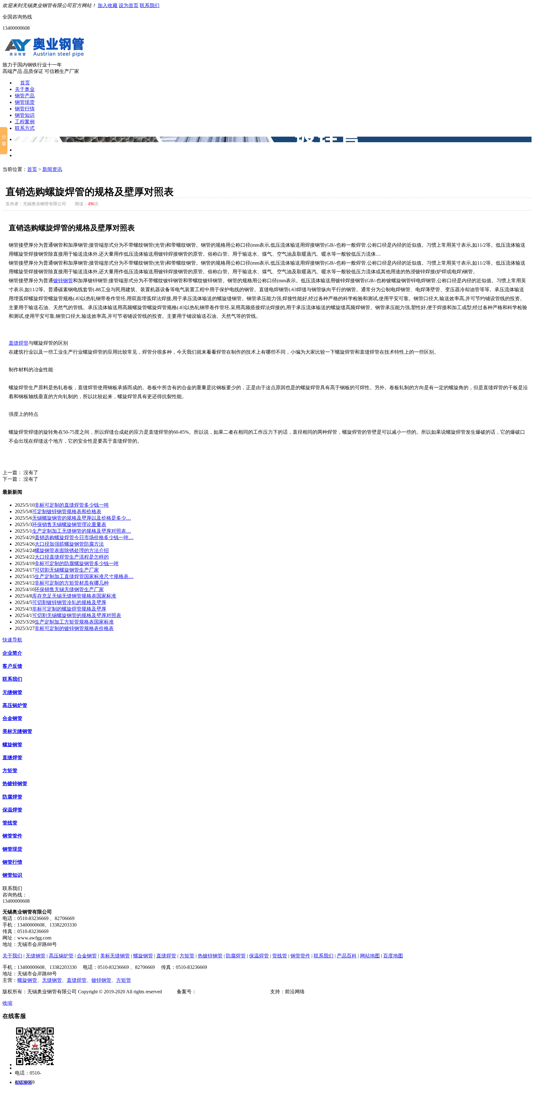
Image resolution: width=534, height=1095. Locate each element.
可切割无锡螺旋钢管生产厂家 (67, 570)
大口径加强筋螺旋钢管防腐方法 (69, 544)
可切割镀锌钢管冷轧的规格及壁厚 (69, 602)
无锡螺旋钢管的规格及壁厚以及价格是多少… (81, 518)
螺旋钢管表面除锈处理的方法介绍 (72, 550)
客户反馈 (12, 666)
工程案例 (25, 121)
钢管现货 (25, 102)
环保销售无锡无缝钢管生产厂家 (69, 589)
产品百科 (347, 955)
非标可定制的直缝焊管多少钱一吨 (72, 505)
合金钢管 (12, 718)
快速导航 (12, 639)
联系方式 (25, 128)
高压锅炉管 (14, 705)
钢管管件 (12, 835)
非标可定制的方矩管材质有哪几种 (72, 583)
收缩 (7, 1003)
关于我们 (12, 955)
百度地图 (393, 955)
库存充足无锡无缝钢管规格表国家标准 (74, 596)
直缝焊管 (18, 343)
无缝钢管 (12, 692)
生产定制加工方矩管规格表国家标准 (74, 621)
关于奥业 (25, 89)
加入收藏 (107, 5)
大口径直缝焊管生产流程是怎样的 (72, 557)
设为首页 (128, 5)
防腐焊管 (12, 796)
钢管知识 (25, 115)
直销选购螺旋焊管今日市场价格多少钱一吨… (84, 537)
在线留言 (23, 1082)
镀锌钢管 (63, 280)
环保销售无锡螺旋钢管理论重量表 (69, 524)
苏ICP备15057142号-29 (221, 991)
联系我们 (149, 5)
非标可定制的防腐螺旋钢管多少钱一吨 (77, 563)
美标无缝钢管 (17, 731)
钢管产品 (25, 95)
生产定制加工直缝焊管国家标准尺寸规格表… (84, 576)
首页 (25, 82)
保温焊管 (12, 809)
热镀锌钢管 (14, 783)
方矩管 (9, 770)
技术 (265, 991)
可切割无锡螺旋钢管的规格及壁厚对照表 (76, 615)
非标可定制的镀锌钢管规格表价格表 (74, 628)
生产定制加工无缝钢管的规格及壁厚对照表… (81, 531)
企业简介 (12, 653)
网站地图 (370, 955)
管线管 (9, 822)
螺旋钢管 (12, 744)
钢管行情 (25, 108)
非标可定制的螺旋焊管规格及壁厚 (69, 608)
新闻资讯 (52, 169)
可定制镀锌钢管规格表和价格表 (66, 511)
